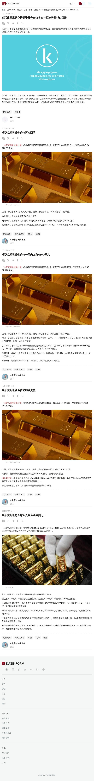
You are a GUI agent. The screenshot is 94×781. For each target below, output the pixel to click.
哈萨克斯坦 (19, 234)
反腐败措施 (6, 733)
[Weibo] (25, 669)
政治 (4, 689)
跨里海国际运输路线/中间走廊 (53, 10)
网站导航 (5, 753)
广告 (4, 762)
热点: (4, 10)
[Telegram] (12, 23)
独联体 (17, 112)
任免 (25, 10)
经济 (30, 234)
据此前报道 (7, 478)
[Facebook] (17, 23)
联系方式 (5, 757)
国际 (4, 703)
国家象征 (5, 728)
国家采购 (5, 738)
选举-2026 (11, 10)
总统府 (19, 10)
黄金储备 (7, 112)
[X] (22, 23)
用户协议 (5, 718)
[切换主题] (81, 4)
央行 (38, 637)
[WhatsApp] (8, 23)
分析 (4, 694)
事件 (30, 10)
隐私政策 (5, 723)
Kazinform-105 (72, 10)
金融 (38, 234)
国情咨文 (37, 10)
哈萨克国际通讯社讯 (12, 145)
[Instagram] (3, 23)
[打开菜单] (90, 3)
